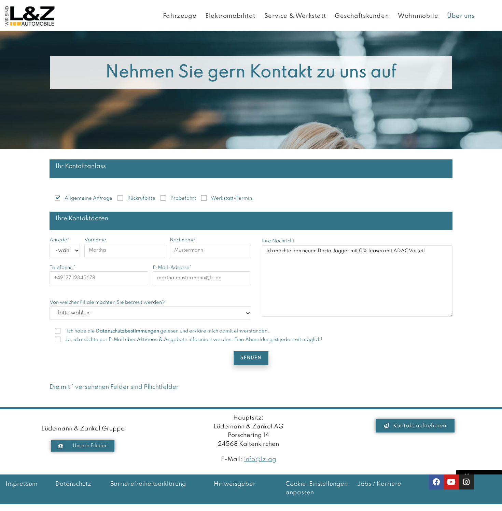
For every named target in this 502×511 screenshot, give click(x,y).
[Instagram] (466, 481)
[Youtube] (451, 481)
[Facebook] (436, 481)
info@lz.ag (260, 459)
